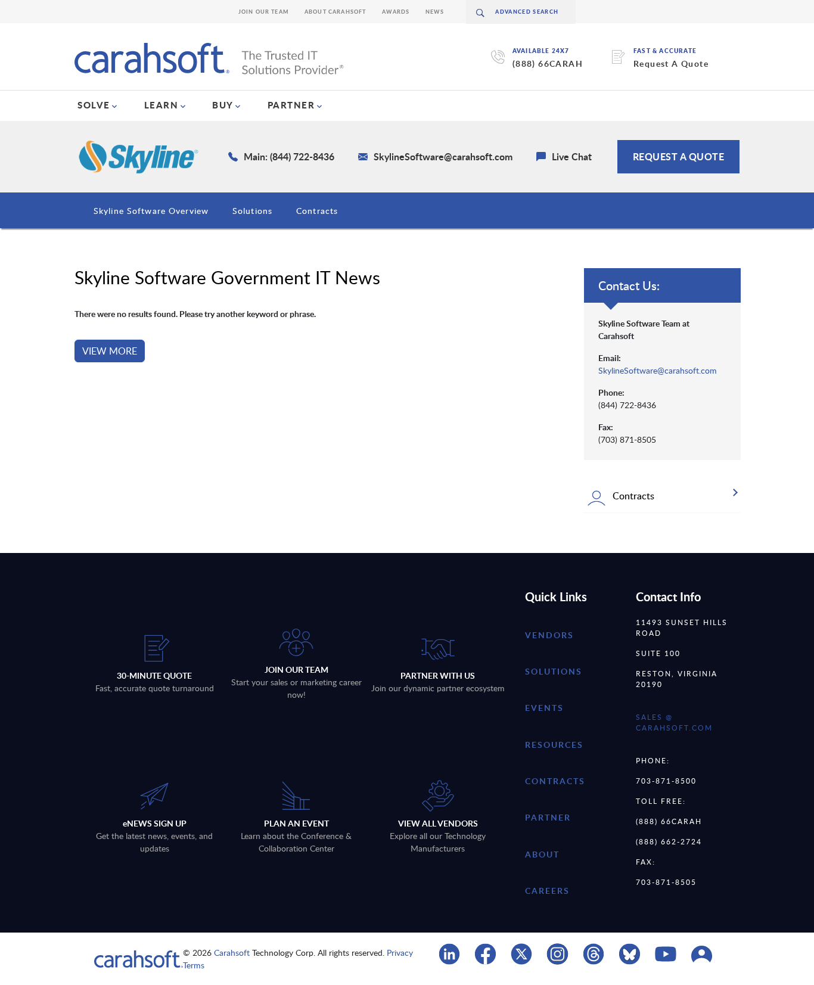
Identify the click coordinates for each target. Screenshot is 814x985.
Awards (396, 11)
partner (548, 817)
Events (544, 707)
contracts (555, 781)
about (542, 854)
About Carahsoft (335, 11)
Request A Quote (671, 63)
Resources (554, 744)
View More (109, 351)
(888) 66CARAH (547, 63)
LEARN (161, 104)
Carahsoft (232, 952)
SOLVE (93, 104)
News (435, 11)
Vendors (549, 635)
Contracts (317, 210)
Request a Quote (679, 156)
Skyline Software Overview (151, 210)
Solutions (252, 210)
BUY (223, 104)
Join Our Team (263, 11)
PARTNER (291, 104)
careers (547, 890)
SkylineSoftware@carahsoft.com (657, 370)
